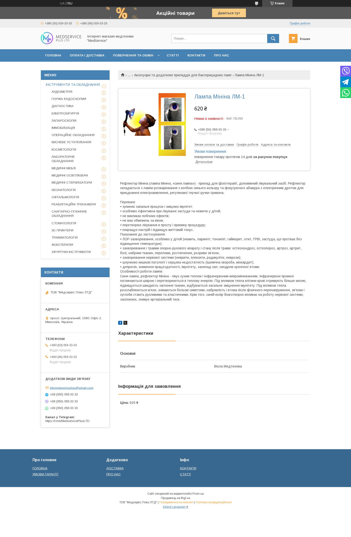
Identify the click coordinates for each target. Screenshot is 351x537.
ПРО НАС (221, 55)
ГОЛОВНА (53, 55)
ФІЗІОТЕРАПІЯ (62, 245)
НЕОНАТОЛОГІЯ (64, 190)
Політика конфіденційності (214, 502)
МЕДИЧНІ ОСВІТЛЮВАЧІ (70, 175)
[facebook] (120, 323)
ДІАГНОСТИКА (63, 106)
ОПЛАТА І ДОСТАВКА (87, 55)
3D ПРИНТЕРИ (62, 230)
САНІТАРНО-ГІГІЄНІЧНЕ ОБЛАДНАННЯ (69, 214)
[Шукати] (273, 38)
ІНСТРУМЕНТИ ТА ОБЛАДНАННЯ (73, 85)
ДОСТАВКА (115, 468)
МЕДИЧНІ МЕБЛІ (64, 168)
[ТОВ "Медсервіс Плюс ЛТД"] (61, 43)
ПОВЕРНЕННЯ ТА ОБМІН (133, 55)
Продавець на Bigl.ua (175, 498)
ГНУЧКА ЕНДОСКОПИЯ (69, 99)
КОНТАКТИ (196, 55)
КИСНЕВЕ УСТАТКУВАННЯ (71, 142)
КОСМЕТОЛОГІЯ (64, 149)
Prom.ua (198, 493)
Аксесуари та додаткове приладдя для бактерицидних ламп (182, 75)
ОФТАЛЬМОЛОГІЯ (65, 197)
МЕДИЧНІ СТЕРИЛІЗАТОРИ (72, 182)
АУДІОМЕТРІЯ (62, 91)
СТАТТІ (173, 55)
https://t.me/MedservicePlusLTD (67, 421)
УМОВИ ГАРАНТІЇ (45, 474)
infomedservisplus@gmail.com (71, 387)
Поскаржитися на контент (176, 502)
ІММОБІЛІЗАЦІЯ (63, 128)
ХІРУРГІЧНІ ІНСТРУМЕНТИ (71, 252)
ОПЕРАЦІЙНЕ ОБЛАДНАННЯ (73, 135)
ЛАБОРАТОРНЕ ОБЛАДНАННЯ (63, 159)
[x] (125, 323)
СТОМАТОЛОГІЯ (64, 223)
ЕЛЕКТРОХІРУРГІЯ (65, 113)
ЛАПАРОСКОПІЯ (64, 120)
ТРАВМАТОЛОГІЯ (65, 237)
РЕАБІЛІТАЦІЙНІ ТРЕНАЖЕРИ (74, 204)
